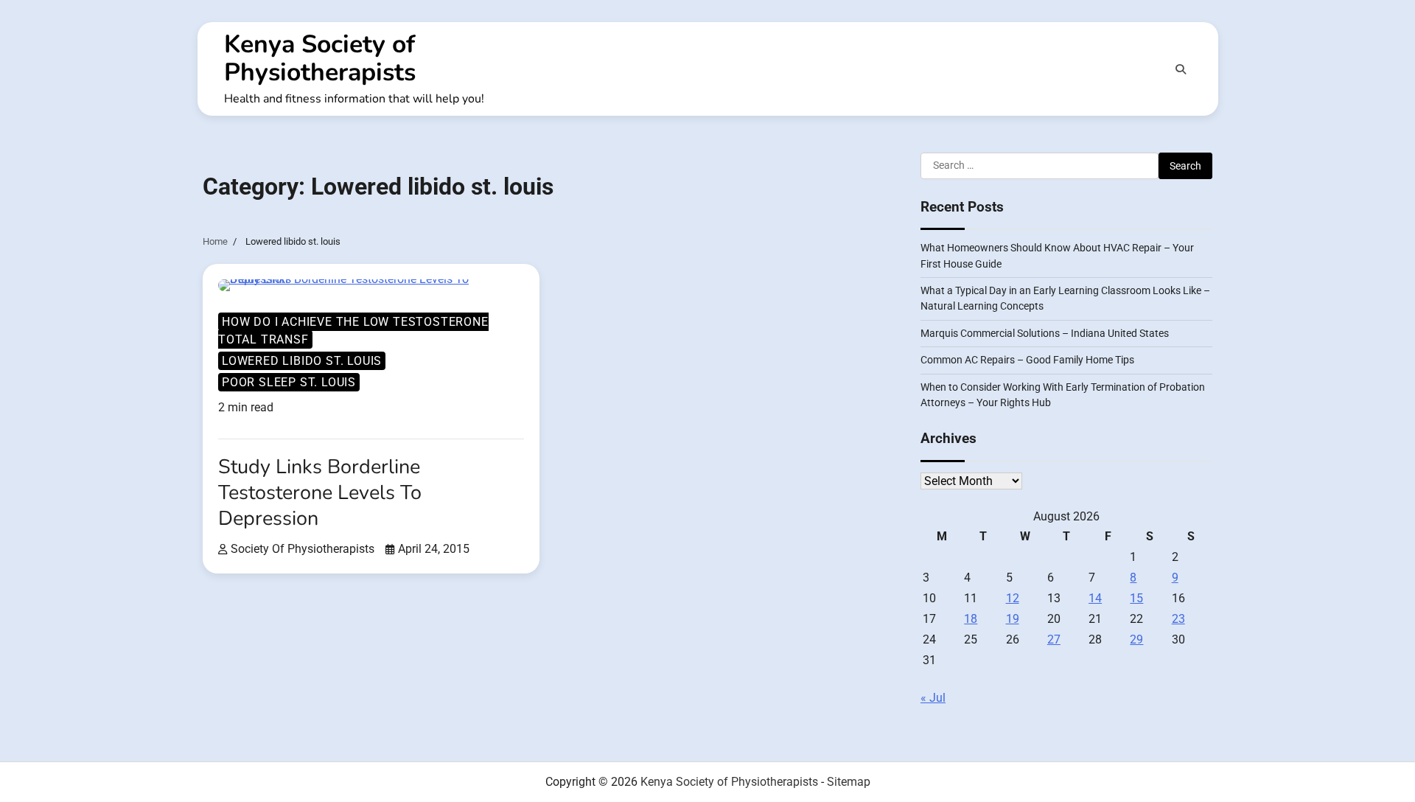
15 (1136, 598)
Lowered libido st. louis (302, 361)
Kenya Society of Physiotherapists (320, 58)
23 (1178, 619)
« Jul (933, 698)
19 (1012, 619)
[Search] (1181, 69)
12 (1012, 598)
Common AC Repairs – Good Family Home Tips (1027, 360)
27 (1054, 639)
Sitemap (848, 782)
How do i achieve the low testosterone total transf (353, 330)
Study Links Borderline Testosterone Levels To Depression (320, 492)
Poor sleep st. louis (289, 382)
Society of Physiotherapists (302, 549)
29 (1136, 639)
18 (970, 619)
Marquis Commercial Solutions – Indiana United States (1044, 333)
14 (1095, 598)
